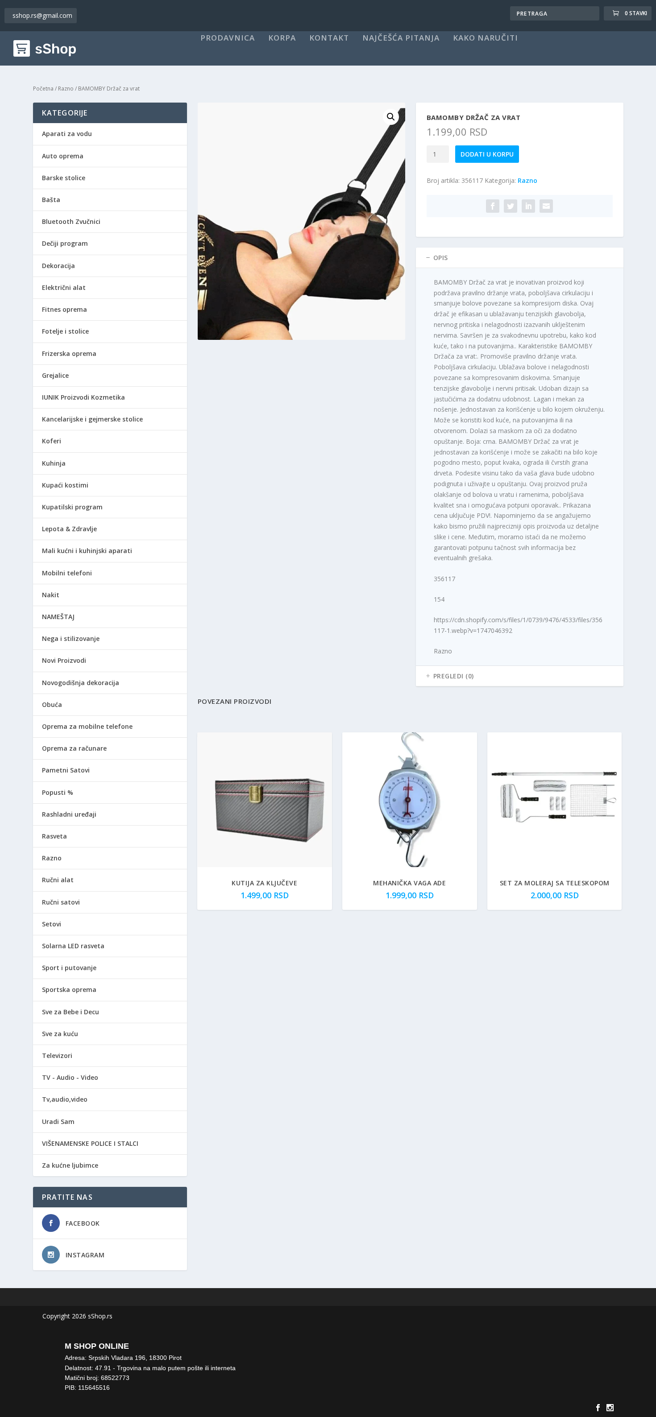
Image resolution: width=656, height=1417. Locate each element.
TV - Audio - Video (70, 1077)
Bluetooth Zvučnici (71, 221)
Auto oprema (62, 156)
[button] (391, 117)
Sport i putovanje (69, 967)
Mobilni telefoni (67, 573)
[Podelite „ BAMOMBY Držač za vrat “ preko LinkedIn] (528, 206)
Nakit (50, 595)
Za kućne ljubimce (70, 1165)
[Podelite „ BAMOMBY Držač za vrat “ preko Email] (546, 206)
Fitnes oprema (64, 309)
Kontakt (329, 38)
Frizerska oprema (69, 353)
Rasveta (54, 836)
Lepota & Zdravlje (69, 529)
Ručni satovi (61, 902)
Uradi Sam (58, 1121)
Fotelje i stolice (65, 331)
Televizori (57, 1055)
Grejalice (55, 375)
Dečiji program (65, 243)
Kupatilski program (72, 507)
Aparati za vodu (67, 133)
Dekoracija (58, 265)
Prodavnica (227, 38)
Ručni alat (58, 880)
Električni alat (64, 287)
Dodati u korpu (487, 154)
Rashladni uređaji (69, 814)
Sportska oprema (69, 989)
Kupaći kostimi (65, 485)
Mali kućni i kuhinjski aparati (87, 550)
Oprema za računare (74, 748)
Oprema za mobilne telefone (87, 726)
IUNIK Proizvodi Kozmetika (83, 397)
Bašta (51, 199)
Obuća (52, 704)
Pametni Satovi (66, 770)
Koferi (51, 441)
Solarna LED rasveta (73, 946)
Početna (43, 88)
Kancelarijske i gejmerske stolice (92, 419)
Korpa (282, 38)
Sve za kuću (60, 1033)
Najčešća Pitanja (401, 38)
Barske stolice (63, 178)
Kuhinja (54, 463)
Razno (66, 88)
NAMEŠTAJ (58, 616)
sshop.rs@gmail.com (42, 15)
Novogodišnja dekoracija (80, 682)
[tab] (519, 258)
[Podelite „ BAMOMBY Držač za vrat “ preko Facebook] (492, 206)
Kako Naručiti (485, 38)
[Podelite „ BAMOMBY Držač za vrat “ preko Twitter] (510, 206)
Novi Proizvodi (64, 660)
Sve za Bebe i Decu (70, 1012)
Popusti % (57, 792)
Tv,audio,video (64, 1099)
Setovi (51, 924)
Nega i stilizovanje (71, 638)
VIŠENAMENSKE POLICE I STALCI (90, 1143)
